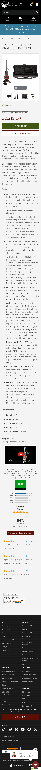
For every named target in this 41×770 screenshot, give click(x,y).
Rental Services (28, 681)
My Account (27, 671)
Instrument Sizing (29, 633)
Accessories (6, 629)
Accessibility (7, 705)
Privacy (5, 701)
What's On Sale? (8, 650)
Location (33, 20)
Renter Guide (27, 651)
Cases (4, 636)
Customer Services (29, 678)
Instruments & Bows (10, 639)
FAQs (24, 664)
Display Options (10, 598)
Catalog (12, 38)
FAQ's (24, 699)
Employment (27, 706)
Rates (24, 629)
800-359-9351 (11, 737)
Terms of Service (8, 698)
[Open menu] (37, 4)
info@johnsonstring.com (12, 740)
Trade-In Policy (8, 688)
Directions (26, 695)
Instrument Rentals (29, 626)
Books (4, 633)
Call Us (20, 20)
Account (7, 20)
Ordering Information (10, 671)
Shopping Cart (7, 678)
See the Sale (20, 32)
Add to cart (22, 125)
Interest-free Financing (7, 693)
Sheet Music (6, 643)
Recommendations (29, 655)
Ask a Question (8, 674)
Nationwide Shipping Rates (30, 659)
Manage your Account (27, 643)
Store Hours (27, 692)
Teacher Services (29, 674)
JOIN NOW (20, 717)
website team (9, 744)
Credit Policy (27, 648)
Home (4, 38)
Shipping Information (10, 681)
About (24, 702)
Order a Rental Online (28, 637)
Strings (4, 646)
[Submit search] (37, 12)
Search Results (23, 38)
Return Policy (7, 685)
